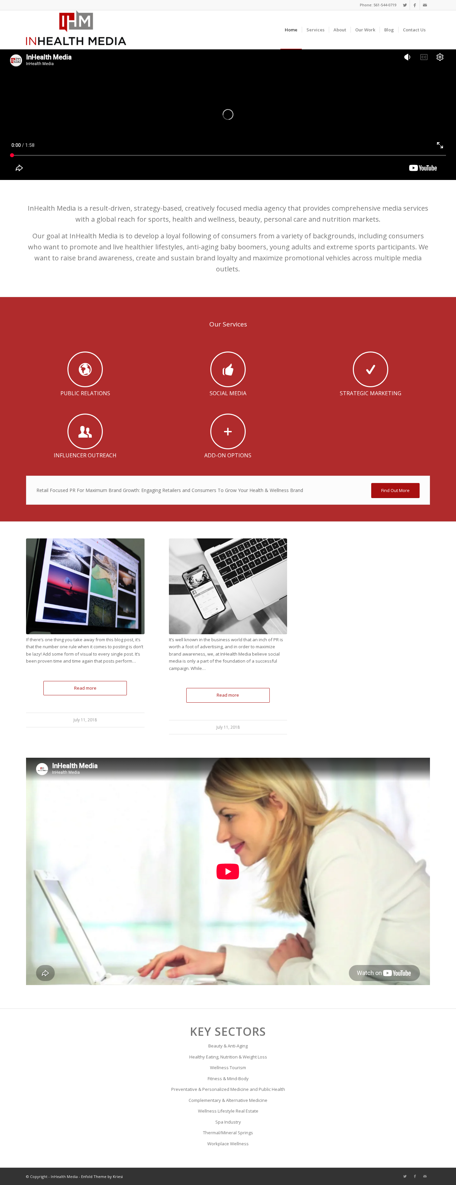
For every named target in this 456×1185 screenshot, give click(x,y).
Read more (85, 688)
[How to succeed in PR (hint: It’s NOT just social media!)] (228, 586)
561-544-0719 (385, 4)
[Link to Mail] (425, 5)
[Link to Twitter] (405, 5)
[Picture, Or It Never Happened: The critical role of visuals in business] (85, 586)
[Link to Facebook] (415, 5)
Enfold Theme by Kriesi (102, 1176)
